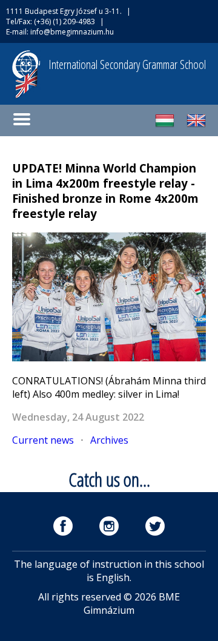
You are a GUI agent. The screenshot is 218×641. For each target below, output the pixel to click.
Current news (43, 440)
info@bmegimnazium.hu (72, 32)
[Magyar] (164, 126)
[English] (196, 126)
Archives (109, 440)
